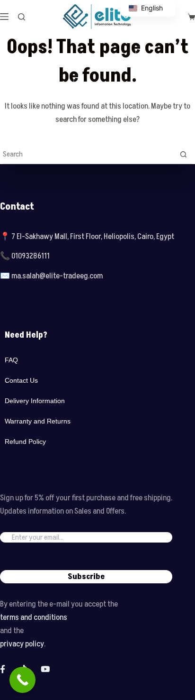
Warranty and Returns (38, 421)
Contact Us (21, 380)
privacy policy (22, 644)
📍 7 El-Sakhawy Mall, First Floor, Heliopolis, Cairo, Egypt (87, 236)
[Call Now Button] (22, 680)
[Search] (21, 16)
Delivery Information (35, 401)
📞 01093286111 (25, 256)
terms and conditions (33, 617)
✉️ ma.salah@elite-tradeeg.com (51, 276)
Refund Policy (25, 441)
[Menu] (4, 16)
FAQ (11, 360)
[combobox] (88, 154)
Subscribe (86, 576)
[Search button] (183, 154)
